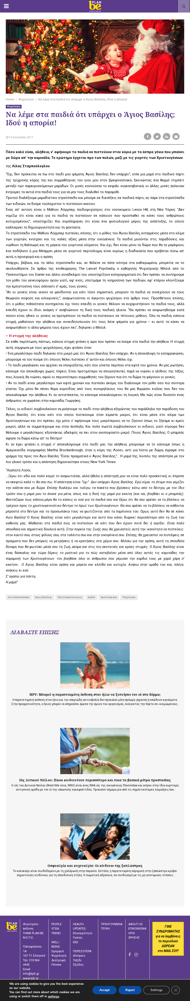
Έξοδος (78, 964)
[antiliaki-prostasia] (95, 665)
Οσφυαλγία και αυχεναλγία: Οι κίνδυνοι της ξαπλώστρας (95, 865)
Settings (156, 990)
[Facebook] (129, 954)
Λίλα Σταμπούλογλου (70, 597)
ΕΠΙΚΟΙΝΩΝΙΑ (137, 928)
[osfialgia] (95, 836)
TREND (56, 933)
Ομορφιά (57, 951)
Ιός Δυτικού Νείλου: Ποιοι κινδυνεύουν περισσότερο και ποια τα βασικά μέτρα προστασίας (95, 780)
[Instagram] (136, 954)
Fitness (56, 964)
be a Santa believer (18, 597)
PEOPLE (56, 924)
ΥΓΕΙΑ (55, 928)
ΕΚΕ (75, 942)
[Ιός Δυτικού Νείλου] (95, 751)
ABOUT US (135, 924)
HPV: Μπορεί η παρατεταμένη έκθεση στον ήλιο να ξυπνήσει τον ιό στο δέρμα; (95, 694)
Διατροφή (58, 960)
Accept (104, 990)
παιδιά (91, 597)
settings (53, 997)
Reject (130, 990)
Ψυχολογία (13, 106)
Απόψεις (79, 955)
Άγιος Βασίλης (43, 597)
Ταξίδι (77, 960)
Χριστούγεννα (109, 597)
